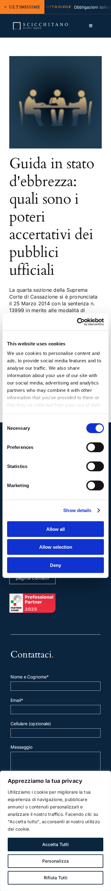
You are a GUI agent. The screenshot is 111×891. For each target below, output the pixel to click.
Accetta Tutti (55, 844)
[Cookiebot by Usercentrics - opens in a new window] (78, 322)
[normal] (40, 24)
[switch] (95, 447)
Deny (55, 565)
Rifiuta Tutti (56, 877)
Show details (77, 510)
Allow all (55, 528)
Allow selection (55, 547)
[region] (55, 831)
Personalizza (55, 861)
